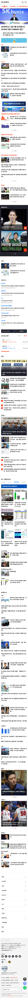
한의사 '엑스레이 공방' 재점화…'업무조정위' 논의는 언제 (7, 524)
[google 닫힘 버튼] (26, 977)
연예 (2, 768)
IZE (2, 860)
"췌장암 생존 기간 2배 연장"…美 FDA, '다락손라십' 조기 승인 (20, 504)
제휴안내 (7, 982)
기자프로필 (4, 922)
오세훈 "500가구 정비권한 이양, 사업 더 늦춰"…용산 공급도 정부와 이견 (18, 439)
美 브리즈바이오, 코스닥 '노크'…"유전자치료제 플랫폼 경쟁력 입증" (7, 543)
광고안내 (3, 982)
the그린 (4, 895)
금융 (2, 660)
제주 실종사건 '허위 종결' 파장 (9, 155)
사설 (2, 261)
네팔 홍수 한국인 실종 (6, 134)
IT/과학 (3, 683)
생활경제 (3, 618)
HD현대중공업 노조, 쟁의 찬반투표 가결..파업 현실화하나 (13, 79)
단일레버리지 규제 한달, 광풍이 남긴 (10, 114)
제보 (3, 927)
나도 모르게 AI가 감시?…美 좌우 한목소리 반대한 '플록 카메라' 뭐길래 (14, 90)
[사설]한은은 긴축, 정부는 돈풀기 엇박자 (18, 48)
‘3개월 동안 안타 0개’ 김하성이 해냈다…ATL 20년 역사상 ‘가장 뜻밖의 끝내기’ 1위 (14, 823)
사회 (2, 705)
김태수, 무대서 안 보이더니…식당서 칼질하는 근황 (14, 792)
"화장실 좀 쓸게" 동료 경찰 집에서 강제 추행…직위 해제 (14, 721)
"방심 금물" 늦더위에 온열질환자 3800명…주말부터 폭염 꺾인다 (7, 504)
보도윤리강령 (8, 985)
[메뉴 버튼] (25, 2)
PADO (3, 833)
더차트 (3, 578)
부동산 (3, 415)
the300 (4, 881)
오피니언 (3, 280)
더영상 (3, 560)
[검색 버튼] (22, 2)
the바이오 (4, 890)
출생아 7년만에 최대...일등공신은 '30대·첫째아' (12, 741)
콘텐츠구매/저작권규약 (14, 982)
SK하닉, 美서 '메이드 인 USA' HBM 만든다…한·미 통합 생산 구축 (15, 34)
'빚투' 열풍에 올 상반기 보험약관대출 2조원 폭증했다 (13, 83)
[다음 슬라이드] (16, 130)
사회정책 (3, 726)
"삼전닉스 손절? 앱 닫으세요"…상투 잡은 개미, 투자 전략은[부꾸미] (18, 65)
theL (3, 886)
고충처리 (3, 985)
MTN (2, 842)
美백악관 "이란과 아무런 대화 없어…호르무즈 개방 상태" (17, 94)
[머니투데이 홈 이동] (6, 940)
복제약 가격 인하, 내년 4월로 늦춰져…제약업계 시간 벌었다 (21, 543)
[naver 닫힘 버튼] (26, 986)
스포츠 (3, 799)
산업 (2, 595)
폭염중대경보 (13, 571)
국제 (2, 746)
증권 (2, 356)
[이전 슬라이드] (11, 130)
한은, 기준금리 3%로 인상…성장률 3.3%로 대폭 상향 (13, 70)
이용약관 (16, 980)
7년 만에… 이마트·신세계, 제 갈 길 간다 (10, 86)
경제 (2, 640)
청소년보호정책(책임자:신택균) (7, 980)
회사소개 (3, 977)
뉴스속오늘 (4, 551)
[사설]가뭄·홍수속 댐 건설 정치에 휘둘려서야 (18, 54)
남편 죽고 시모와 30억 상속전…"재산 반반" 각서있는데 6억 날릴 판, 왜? (18, 709)
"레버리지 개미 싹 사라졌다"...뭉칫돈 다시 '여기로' (15, 405)
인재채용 (7, 977)
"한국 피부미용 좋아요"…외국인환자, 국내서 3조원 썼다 (20, 524)
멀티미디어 (4, 207)
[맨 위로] (25, 992)
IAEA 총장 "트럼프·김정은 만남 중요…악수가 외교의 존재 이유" (14, 74)
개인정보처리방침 (13, 977)
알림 (3, 931)
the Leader (4, 851)
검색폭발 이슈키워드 (6, 569)
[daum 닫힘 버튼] (26, 982)
